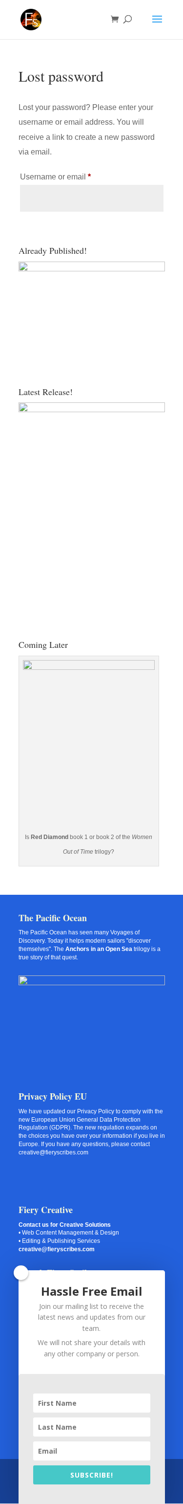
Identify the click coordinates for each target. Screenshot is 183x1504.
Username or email (71, 176)
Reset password (66, 229)
